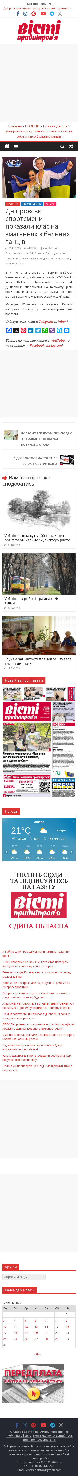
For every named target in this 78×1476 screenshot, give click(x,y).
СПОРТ (50, 203)
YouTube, (58, 340)
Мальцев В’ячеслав (27, 258)
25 (15, 1339)
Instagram (54, 345)
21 (46, 1333)
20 (36, 1333)
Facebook (37, 345)
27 (36, 1339)
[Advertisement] (39, 83)
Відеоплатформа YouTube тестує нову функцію (35, 461)
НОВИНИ (12, 203)
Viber (62, 321)
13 (36, 1326)
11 (15, 1326)
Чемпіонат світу (14, 263)
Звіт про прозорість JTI (39, 1439)
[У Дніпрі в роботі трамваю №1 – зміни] (39, 556)
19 (26, 1333)
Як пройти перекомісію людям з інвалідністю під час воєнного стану (46, 438)
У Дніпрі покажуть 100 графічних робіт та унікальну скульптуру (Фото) (37, 537)
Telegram (46, 321)
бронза (39, 253)
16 (67, 1326)
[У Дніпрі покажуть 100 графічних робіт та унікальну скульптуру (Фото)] (39, 493)
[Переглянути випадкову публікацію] (71, 146)
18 (15, 1333)
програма (64, 258)
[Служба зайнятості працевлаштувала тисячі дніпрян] (39, 619)
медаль (44, 258)
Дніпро (50, 253)
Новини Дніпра (32, 203)
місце (53, 258)
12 (26, 1326)
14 (46, 1326)
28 (46, 1339)
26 (26, 1339)
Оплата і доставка (24, 1432)
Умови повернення (54, 1432)
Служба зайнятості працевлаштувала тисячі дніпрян (37, 661)
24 (4, 1339)
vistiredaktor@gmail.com (44, 1470)
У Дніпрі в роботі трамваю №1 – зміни (33, 600)
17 (4, 1333)
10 (4, 1326)
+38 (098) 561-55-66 (42, 1466)
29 (56, 1339)
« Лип (37, 1354)
